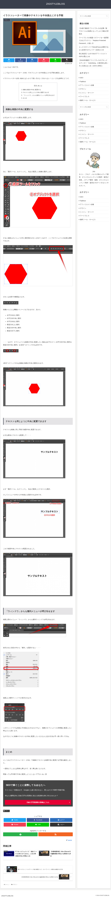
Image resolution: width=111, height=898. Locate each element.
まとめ (25, 98)
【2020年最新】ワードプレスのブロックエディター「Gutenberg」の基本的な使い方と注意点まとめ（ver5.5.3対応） (93, 63)
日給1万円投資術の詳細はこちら (38, 802)
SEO (81, 78)
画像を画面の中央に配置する (32, 89)
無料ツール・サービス (88, 100)
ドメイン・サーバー (87, 93)
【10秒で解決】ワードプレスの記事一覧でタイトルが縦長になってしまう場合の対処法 (94, 31)
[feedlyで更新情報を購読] (20, 834)
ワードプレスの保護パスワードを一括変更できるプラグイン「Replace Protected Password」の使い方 (94, 40)
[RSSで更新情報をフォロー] (55, 834)
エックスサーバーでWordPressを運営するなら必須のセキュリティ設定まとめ (93, 48)
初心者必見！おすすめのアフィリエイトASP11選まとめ (93, 55)
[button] (106, 16)
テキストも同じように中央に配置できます (36, 92)
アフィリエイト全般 (87, 85)
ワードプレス (84, 96)
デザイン (7, 810)
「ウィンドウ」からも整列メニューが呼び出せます (39, 95)
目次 (35, 86)
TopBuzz (83, 81)
